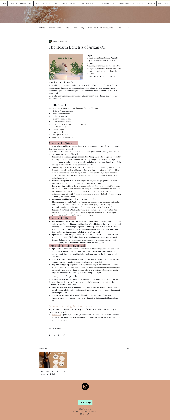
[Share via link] (64, 335)
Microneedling (78, 28)
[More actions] (120, 41)
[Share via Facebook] (49, 335)
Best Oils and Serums (55, 328)
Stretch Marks (55, 28)
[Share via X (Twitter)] (54, 335)
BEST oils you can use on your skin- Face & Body (53, 372)
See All (129, 348)
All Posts (42, 28)
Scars (67, 28)
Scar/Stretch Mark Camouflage (100, 28)
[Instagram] (85, 386)
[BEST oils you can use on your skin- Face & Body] (53, 360)
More (119, 28)
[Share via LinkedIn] (59, 335)
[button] (129, 28)
